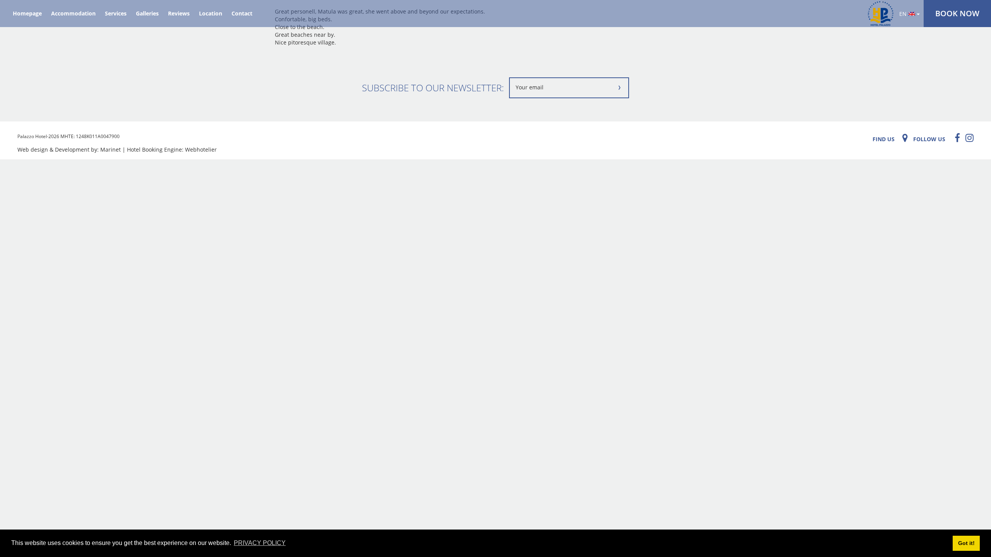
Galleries (147, 13)
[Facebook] (955, 137)
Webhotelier (201, 149)
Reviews (179, 13)
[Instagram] (968, 137)
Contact (241, 13)
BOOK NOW (957, 13)
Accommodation (73, 13)
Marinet (110, 149)
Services (116, 13)
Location (210, 13)
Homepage (27, 13)
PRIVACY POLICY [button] (260, 543)
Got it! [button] (966, 543)
